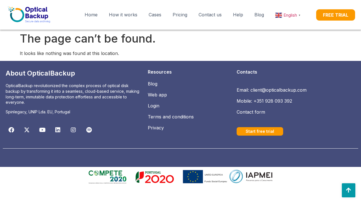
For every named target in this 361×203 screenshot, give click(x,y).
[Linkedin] (57, 130)
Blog (259, 14)
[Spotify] (88, 130)
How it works (123, 14)
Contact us (210, 14)
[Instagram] (73, 130)
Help (238, 14)
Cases (155, 14)
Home (91, 14)
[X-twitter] (26, 130)
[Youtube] (42, 130)
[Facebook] (11, 130)
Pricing (180, 14)
